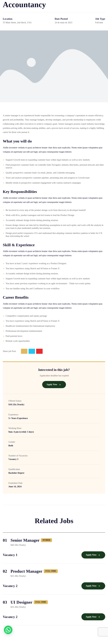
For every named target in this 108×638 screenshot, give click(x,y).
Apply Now (52, 384)
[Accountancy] (24, 351)
